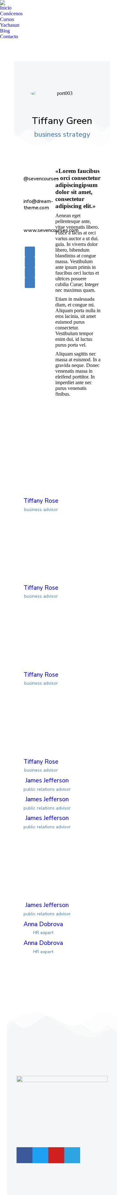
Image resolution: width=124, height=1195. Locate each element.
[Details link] (54, 460)
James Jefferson (47, 780)
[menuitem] (5, 8)
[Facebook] (24, 1155)
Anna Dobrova (43, 924)
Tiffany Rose (41, 501)
